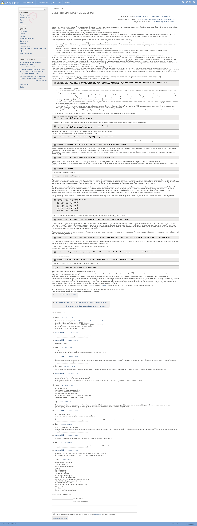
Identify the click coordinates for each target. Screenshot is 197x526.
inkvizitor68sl (65, 294)
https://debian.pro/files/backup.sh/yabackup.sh (88, 321)
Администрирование (27, 38)
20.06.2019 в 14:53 (72, 450)
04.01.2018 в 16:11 (69, 366)
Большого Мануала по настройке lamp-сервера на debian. (154, 17)
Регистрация (24, 84)
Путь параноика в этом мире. (30, 74)
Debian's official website (178, 524)
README (91, 285)
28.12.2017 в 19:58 (67, 317)
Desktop (22, 34)
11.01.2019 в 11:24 (72, 411)
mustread (22, 36)
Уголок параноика (26, 53)
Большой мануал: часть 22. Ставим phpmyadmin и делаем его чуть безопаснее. (81, 302)
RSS (59, 3)
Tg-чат (53, 3)
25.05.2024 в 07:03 (67, 459)
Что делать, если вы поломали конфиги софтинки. (30, 63)
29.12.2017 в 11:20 (66, 348)
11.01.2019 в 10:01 (65, 402)
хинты (22, 56)
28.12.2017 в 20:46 (72, 332)
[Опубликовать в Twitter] (187, 2)
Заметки (23, 43)
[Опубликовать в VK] (183, 2)
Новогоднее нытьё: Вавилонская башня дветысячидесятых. (86, 306)
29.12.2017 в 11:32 (72, 357)
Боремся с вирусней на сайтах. (164, 22)
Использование (25, 46)
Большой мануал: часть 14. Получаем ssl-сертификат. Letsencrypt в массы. (32, 70)
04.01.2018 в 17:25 (72, 374)
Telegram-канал (42, 3)
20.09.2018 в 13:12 (67, 385)
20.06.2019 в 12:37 (66, 443)
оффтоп (23, 51)
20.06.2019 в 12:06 (72, 435)
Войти (22, 87)
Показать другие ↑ (41, 80)
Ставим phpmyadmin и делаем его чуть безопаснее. (156, 19)
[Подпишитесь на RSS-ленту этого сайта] (194, 2)
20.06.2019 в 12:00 (66, 424)
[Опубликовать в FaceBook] (190, 2)
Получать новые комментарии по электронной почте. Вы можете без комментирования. (85, 514)
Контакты (67, 3)
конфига (103, 285)
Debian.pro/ (12, 2)
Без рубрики (24, 41)
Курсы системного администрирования (33, 48)
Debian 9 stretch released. (27, 67)
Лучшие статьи (28, 3)
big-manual (73, 294)
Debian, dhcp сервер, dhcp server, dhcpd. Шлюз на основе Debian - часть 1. (32, 77)
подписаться (98, 514)
